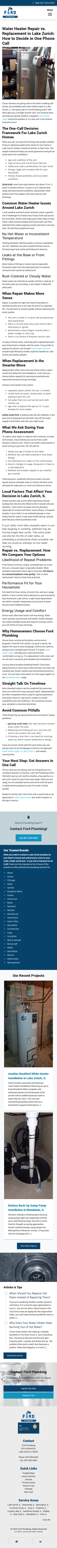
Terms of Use (28, 1485)
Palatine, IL (41, 1508)
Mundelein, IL (32, 1514)
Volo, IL (43, 1514)
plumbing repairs (13, 677)
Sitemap (28, 1488)
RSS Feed (28, 1492)
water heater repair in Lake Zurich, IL (19, 751)
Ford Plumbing (24, 1529)
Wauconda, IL (28, 1504)
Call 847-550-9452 (28, 837)
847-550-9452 (47, 2)
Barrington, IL (42, 1504)
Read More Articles (15, 1355)
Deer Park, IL (19, 1514)
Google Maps (29, 1473)
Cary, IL (31, 1508)
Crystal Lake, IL (14, 1511)
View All (46, 1519)
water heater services (41, 348)
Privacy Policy (28, 1482)
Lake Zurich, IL (14, 1504)
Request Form (28, 1395)
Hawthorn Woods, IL (32, 1511)
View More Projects (28, 1246)
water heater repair (22, 797)
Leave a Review (28, 1476)
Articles (28, 1479)
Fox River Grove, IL (18, 1508)
